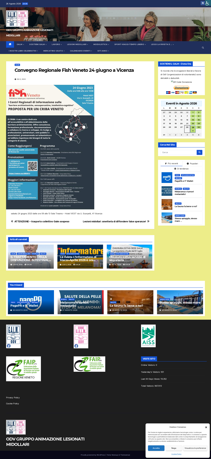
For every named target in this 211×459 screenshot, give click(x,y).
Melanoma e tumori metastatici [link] (184, 192)
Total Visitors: (147, 386)
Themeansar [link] (125, 455)
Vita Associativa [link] (73, 253)
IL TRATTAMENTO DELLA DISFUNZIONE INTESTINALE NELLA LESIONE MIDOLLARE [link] (31, 260)
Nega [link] (173, 448)
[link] (208, 3)
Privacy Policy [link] (13, 397)
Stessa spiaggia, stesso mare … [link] (179, 304)
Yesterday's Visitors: (151, 372)
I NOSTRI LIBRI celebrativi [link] (23, 51)
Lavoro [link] (56, 44)
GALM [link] (20, 44)
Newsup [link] (115, 455)
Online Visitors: (148, 365)
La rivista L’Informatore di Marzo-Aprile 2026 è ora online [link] (78, 260)
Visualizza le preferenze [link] (195, 448)
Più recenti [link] (172, 163)
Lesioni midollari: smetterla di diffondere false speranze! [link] (114, 221)
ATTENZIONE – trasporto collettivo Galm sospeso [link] (42, 221)
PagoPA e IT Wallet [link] (184, 181)
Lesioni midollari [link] (77, 44)
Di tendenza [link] (182, 168)
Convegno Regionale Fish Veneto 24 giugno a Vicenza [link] (74, 70)
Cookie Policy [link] (176, 454)
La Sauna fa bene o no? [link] (186, 206)
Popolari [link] (193, 163)
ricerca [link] (35, 253)
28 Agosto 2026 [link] (20, 310)
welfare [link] (178, 178)
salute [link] (43, 253)
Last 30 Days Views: (151, 379)
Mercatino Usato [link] (53, 51)
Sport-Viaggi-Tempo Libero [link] (129, 44)
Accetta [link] (156, 448)
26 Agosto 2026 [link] (119, 310)
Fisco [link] (177, 175)
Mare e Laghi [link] (180, 215)
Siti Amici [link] (102, 51)
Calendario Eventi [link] (80, 51)
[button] (206, 427)
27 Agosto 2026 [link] (69, 310)
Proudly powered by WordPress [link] (93, 455)
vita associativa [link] (188, 175)
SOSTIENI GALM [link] (37, 44)
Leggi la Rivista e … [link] (162, 44)
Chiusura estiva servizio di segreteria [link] (127, 258)
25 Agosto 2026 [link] (169, 310)
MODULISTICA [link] (100, 44)
